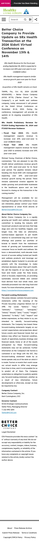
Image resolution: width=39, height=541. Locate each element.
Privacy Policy (30, 537)
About (9, 528)
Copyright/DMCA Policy (12, 537)
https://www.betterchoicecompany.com (17, 290)
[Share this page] (35, 19)
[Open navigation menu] (4, 19)
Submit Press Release (10, 533)
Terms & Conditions (29, 533)
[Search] (25, 19)
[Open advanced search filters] (30, 19)
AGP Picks (5, 3)
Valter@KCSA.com (9, 413)
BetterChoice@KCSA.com (12, 210)
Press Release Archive (23, 528)
